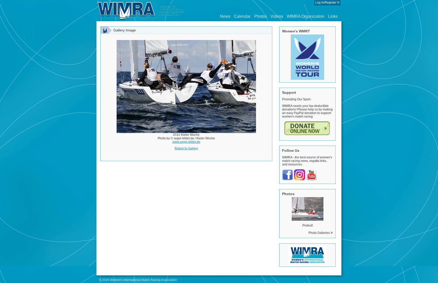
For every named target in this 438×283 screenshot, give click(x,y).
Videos (276, 16)
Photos (260, 16)
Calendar (242, 16)
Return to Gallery (186, 148)
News (225, 16)
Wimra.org (141, 10)
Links (333, 16)
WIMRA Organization (305, 16)
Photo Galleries (320, 233)
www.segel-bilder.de (186, 142)
